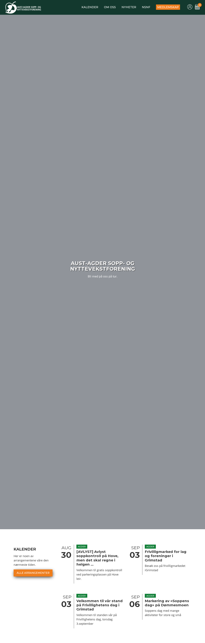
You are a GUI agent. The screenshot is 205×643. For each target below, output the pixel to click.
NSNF (146, 7)
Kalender (90, 7)
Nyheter (129, 7)
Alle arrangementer (33, 572)
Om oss (110, 7)
